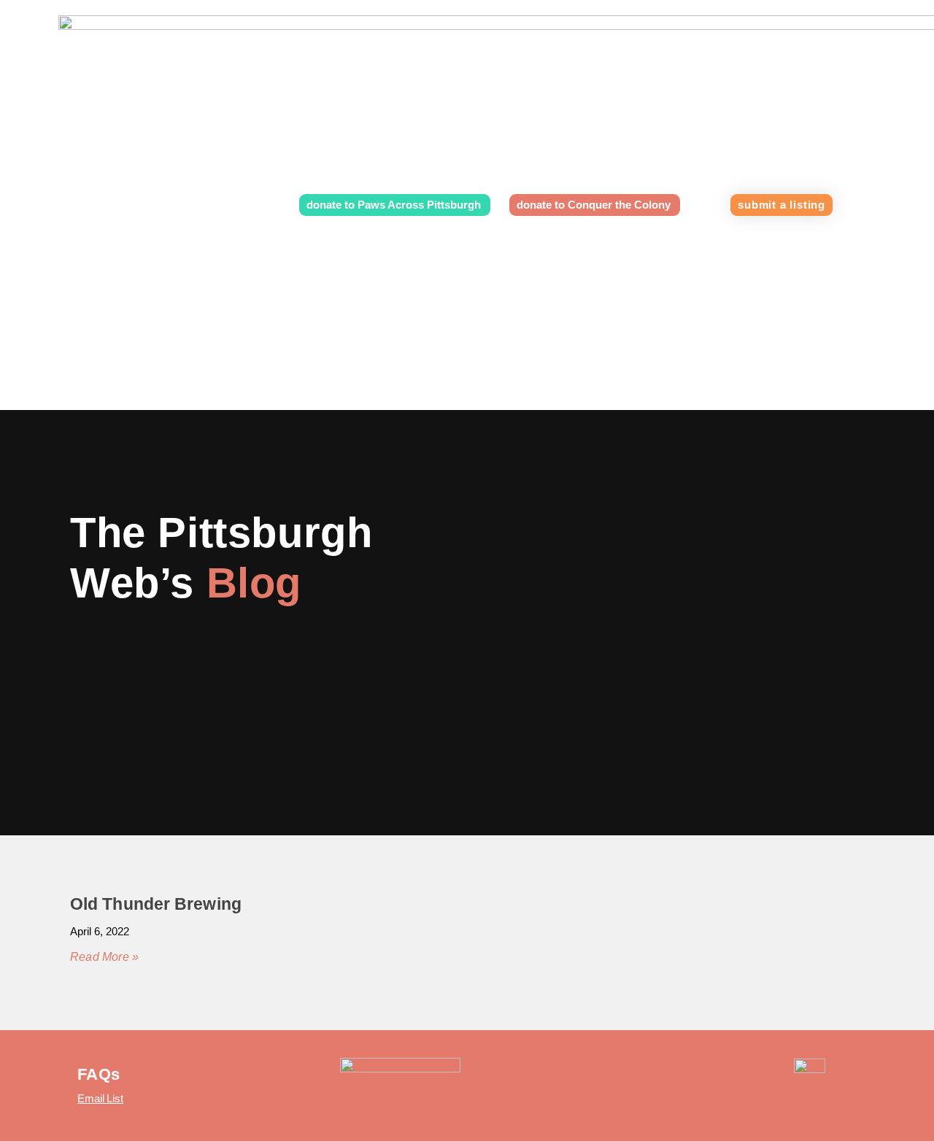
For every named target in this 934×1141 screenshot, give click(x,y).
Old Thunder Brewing (156, 903)
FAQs (98, 1074)
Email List (100, 1098)
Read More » (104, 957)
